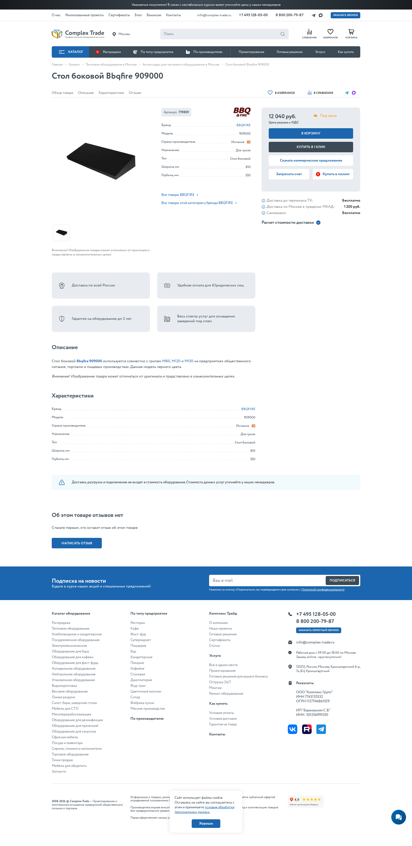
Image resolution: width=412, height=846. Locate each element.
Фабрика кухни (142, 703)
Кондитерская (141, 657)
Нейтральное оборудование (74, 674)
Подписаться (342, 580)
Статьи (214, 645)
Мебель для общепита (69, 766)
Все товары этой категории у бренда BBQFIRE (197, 203)
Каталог (75, 52)
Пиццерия (138, 645)
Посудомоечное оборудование (76, 640)
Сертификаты (220, 640)
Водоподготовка (64, 685)
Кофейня (137, 668)
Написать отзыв (77, 543)
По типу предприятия (157, 52)
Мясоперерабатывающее (71, 714)
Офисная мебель (65, 737)
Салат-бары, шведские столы (74, 703)
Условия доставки (223, 718)
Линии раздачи (63, 697)
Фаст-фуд (138, 634)
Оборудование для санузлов (74, 731)
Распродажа (112, 52)
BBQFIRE (244, 125)
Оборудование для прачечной (75, 726)
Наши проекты (220, 628)
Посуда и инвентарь (67, 743)
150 (190, 361)
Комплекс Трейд (223, 613)
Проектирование (251, 52)
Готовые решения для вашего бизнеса (238, 676)
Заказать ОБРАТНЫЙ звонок (319, 630)
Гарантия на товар (223, 724)
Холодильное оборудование (74, 668)
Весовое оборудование (70, 691)
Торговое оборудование (70, 754)
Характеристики (111, 93)
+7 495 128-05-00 (253, 15)
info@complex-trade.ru (214, 15)
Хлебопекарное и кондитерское (77, 634)
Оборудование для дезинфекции (77, 720)
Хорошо (206, 823)
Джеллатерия (141, 680)
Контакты (217, 734)
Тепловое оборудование (70, 628)
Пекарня (137, 663)
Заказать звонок (345, 15)
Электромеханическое (69, 645)
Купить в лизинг (336, 174)
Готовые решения (290, 52)
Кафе (134, 628)
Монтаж (215, 688)
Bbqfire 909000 (89, 361)
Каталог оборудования (71, 613)
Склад (135, 697)
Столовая (137, 674)
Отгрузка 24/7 (220, 682)
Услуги (320, 52)
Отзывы (135, 93)
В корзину (310, 133)
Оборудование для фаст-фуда (75, 663)
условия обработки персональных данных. (204, 810)
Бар (133, 651)
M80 (166, 361)
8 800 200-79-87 (290, 15)
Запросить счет (289, 174)
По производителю (207, 52)
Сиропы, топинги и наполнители (77, 748)
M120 (175, 361)
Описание (86, 93)
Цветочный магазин (145, 691)
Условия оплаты (221, 713)
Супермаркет (140, 640)
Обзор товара (62, 93)
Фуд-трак (137, 685)
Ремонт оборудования (226, 693)
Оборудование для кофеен (72, 657)
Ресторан (137, 623)
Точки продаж (62, 760)
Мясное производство (147, 708)
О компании (218, 623)
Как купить (346, 52)
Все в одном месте (223, 665)
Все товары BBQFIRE (178, 195)
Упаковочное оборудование (73, 680)
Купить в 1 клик (311, 147)
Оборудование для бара (70, 651)
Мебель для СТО (65, 708)
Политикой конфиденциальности (323, 590)
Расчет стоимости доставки (288, 223)
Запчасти (59, 771)
